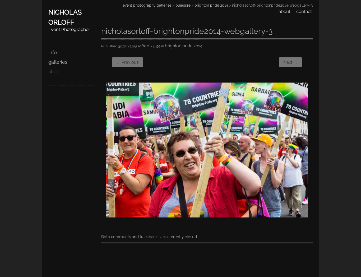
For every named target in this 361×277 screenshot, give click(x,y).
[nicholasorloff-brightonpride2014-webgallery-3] (207, 216)
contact (304, 11)
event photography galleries (147, 5)
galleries (57, 62)
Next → (290, 62)
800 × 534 (151, 45)
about (284, 11)
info (52, 52)
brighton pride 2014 (211, 5)
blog (53, 71)
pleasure (183, 5)
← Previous (127, 62)
